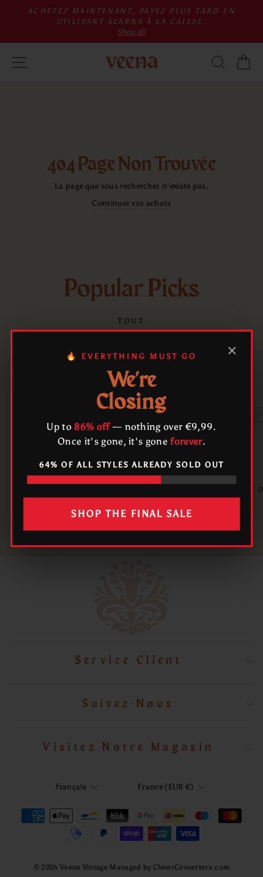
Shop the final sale (132, 513)
